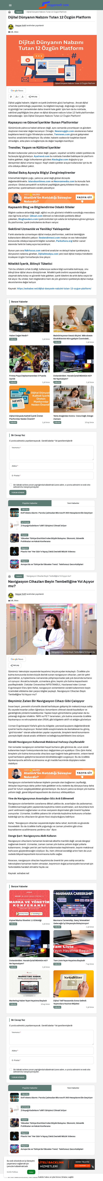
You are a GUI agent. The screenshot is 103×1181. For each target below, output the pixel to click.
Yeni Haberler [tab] (73, 503)
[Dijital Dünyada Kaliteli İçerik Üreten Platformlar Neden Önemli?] (29, 405)
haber (46, 1177)
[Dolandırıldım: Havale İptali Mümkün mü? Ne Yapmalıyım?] (73, 364)
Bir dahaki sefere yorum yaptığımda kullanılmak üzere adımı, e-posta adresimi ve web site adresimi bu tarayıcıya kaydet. (51, 486)
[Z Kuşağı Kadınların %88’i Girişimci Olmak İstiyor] (51, 525)
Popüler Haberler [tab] (29, 503)
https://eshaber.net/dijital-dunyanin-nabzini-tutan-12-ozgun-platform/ (54, 288)
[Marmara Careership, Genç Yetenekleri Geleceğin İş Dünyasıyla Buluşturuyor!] (73, 909)
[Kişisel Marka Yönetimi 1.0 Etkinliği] (29, 909)
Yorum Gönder (17, 492)
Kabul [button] (31, 1172)
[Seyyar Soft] (54, 5)
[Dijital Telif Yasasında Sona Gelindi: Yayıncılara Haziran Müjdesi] (73, 989)
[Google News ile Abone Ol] (17, 90)
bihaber (64, 1177)
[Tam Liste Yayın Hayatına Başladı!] (73, 949)
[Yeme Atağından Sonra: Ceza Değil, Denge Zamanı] (73, 405)
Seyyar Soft (20, 25)
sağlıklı (70, 1177)
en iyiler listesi (55, 1177)
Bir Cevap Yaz (18, 435)
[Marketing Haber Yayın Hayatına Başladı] (29, 989)
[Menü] (10, 5)
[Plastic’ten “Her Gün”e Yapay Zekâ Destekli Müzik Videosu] (51, 551)
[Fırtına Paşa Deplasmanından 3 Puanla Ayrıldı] (29, 364)
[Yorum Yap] (10, 96)
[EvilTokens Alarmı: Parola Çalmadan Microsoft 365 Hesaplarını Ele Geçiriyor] (51, 512)
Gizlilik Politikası (12, 1172)
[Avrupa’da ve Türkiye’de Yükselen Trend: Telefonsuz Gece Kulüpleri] (51, 564)
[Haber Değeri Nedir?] (29, 324)
